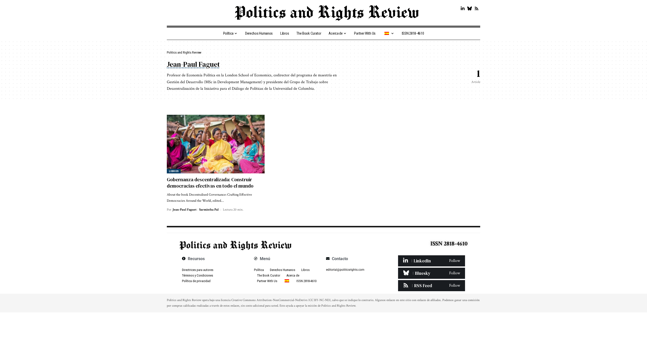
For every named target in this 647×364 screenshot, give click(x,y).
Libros (174, 171)
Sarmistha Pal (209, 210)
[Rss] (476, 8)
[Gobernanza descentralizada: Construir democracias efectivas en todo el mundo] (216, 144)
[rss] (431, 285)
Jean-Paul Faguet (185, 210)
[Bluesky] (469, 8)
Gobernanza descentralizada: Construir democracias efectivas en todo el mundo (210, 182)
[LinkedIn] (462, 8)
